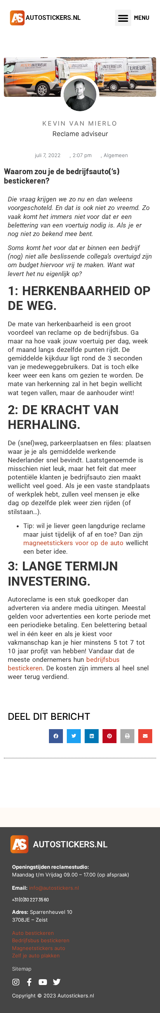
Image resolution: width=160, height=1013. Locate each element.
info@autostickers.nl (54, 888)
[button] (123, 18)
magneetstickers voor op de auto (73, 543)
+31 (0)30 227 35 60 (30, 899)
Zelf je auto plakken (36, 955)
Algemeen (116, 155)
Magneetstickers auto (38, 948)
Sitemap (21, 969)
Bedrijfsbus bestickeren (41, 940)
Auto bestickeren (33, 933)
